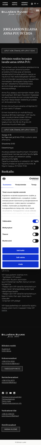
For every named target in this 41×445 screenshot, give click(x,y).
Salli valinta (20, 257)
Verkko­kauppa (24, 3)
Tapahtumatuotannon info (12, 403)
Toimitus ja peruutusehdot (11, 397)
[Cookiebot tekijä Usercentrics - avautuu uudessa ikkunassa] (29, 179)
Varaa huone (5, 3)
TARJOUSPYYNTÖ (12, 369)
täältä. (4, 310)
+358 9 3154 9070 (8, 380)
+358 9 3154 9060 (8, 361)
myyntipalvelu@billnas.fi (10, 364)
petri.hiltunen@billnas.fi (10, 416)
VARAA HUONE (10, 429)
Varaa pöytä (14, 3)
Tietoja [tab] (33, 185)
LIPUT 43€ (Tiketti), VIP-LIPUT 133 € (19, 51)
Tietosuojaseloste (8, 399)
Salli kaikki (20, 250)
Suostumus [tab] (7, 185)
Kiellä (21, 264)
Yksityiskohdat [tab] (20, 185)
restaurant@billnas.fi (9, 382)
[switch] (36, 227)
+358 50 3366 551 (8, 414)
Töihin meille (6, 401)
